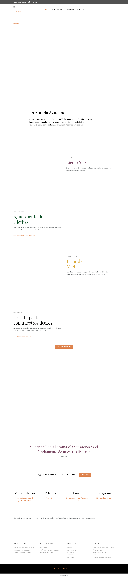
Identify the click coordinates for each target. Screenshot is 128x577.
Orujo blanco (70, 555)
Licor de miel (70, 557)
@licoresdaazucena (103, 498)
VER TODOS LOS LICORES (64, 346)
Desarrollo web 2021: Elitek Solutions (64, 569)
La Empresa (70, 9)
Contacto (80, 9)
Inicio (46, 9)
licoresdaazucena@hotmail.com (102, 557)
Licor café (69, 548)
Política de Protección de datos (49, 550)
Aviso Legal (43, 548)
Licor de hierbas (71, 550)
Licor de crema (71, 552)
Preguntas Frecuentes (46, 552)
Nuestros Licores (57, 9)
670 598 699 (50, 498)
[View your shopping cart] (114, 10)
